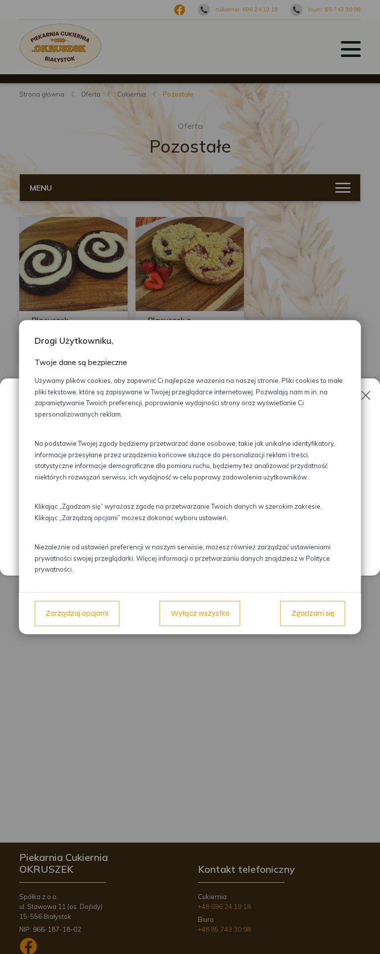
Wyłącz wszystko (200, 613)
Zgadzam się (312, 613)
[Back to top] (362, 936)
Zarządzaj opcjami (77, 613)
